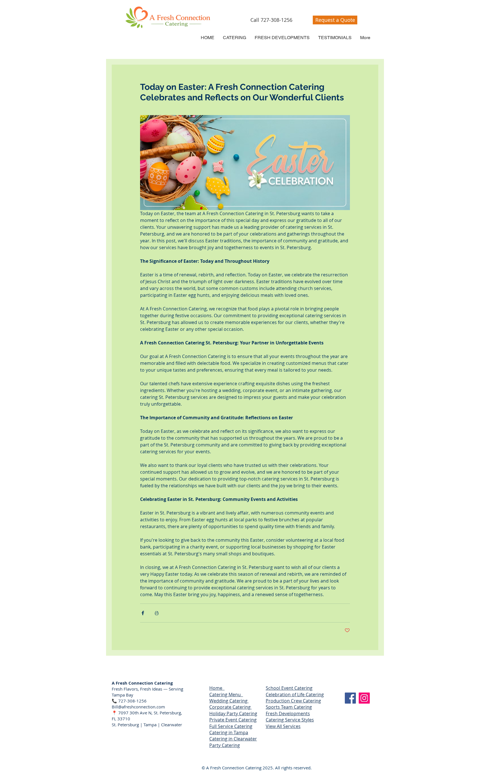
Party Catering (224, 745)
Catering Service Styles (290, 720)
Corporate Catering (230, 707)
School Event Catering (289, 688)
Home (217, 688)
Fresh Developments (288, 713)
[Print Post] (156, 613)
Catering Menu (226, 694)
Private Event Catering (233, 720)
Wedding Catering (229, 701)
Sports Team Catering (289, 707)
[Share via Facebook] (142, 613)
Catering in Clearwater (233, 739)
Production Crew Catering (293, 701)
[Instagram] (364, 698)
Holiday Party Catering (233, 713)
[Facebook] (350, 698)
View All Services (283, 726)
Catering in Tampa (228, 732)
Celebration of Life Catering (295, 694)
